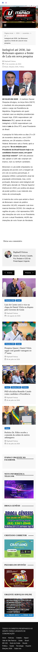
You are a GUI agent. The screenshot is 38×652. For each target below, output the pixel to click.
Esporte (28, 646)
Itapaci (26, 638)
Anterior (9, 273)
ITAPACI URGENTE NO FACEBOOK (15, 458)
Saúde (12, 646)
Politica (21, 67)
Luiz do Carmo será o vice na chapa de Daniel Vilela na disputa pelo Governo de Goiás (19, 307)
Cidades (19, 638)
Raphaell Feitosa (10, 61)
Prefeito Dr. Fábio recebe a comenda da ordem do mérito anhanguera (17, 435)
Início (4, 638)
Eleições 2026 (13, 67)
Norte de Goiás (15, 643)
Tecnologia (19, 646)
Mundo (24, 643)
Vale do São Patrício (9, 640)
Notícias (11, 638)
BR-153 (5, 643)
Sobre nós (17, 648)
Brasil (6, 67)
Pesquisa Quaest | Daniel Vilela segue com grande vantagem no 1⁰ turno (18, 350)
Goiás (18, 300)
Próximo (28, 273)
